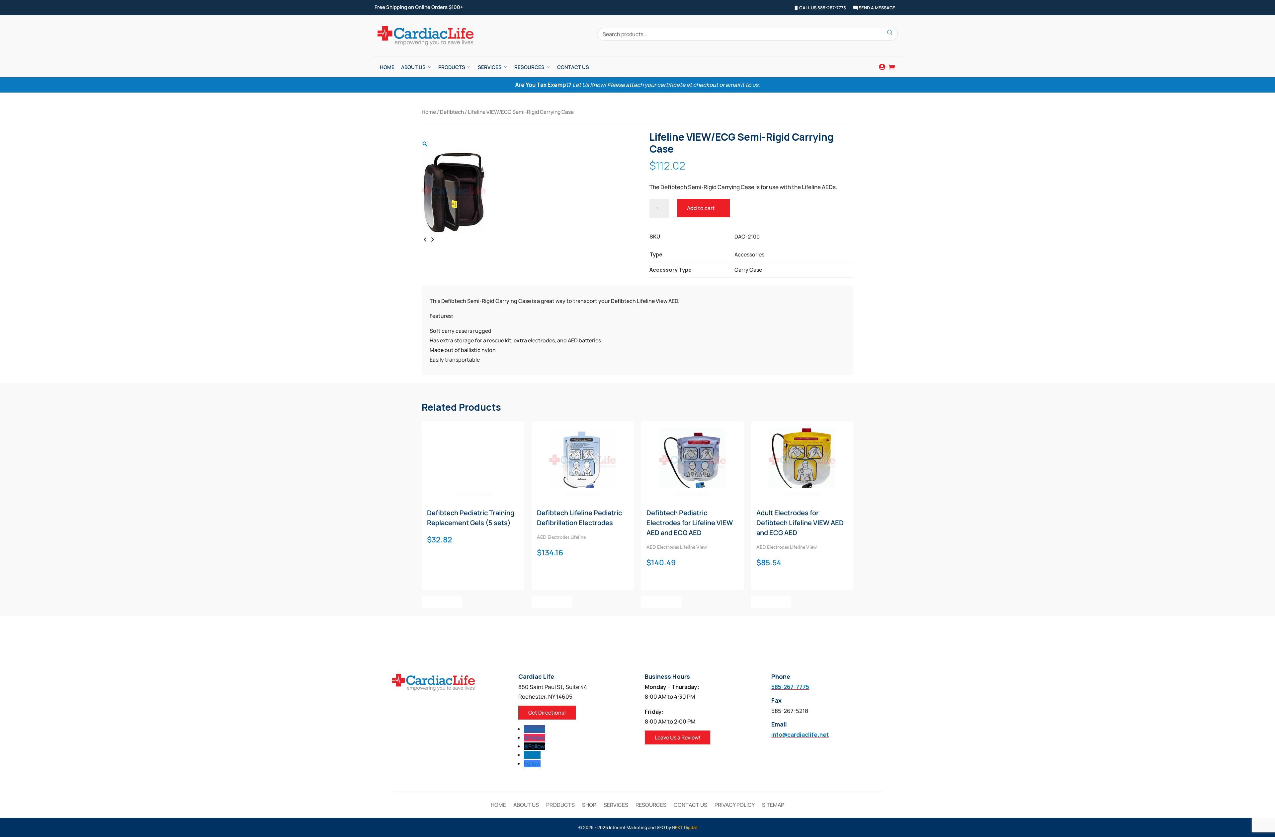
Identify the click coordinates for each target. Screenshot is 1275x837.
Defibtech (452, 111)
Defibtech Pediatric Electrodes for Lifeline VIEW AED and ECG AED (689, 522)
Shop (589, 805)
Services (490, 67)
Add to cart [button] (442, 601)
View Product (473, 493)
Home (387, 67)
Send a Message (876, 8)
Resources (529, 67)
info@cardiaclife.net (800, 734)
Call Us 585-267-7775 (822, 8)
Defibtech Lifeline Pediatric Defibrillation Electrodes (579, 517)
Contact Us (573, 67)
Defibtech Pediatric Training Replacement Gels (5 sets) (470, 517)
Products (451, 67)
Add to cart (701, 208)
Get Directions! (547, 712)
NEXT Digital (684, 827)
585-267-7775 (790, 687)
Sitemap (773, 805)
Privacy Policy (735, 805)
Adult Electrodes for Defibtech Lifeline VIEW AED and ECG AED (800, 522)
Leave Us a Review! (677, 737)
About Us (413, 67)
